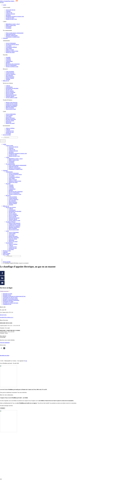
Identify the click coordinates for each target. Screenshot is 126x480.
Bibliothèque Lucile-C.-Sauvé (13, 24)
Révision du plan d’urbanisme (13, 64)
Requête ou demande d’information (11, 300)
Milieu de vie (6, 80)
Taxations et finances (10, 221)
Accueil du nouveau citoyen (12, 44)
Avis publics (9, 45)
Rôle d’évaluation (10, 107)
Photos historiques (10, 76)
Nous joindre (11, 1)
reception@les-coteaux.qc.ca (6, 317)
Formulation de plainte (8, 301)
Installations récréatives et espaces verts (15, 16)
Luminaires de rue (7, 304)
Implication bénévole (10, 34)
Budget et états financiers (11, 102)
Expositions (8, 28)
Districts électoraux (10, 118)
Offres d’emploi (6, 253)
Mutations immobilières (11, 106)
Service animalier (10, 91)
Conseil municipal (10, 72)
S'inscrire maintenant (5, 342)
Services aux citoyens (11, 207)
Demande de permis (7, 293)
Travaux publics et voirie (11, 97)
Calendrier (8, 11)
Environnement (9, 242)
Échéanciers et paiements (11, 105)
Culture (7, 157)
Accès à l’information (11, 43)
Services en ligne (7, 134)
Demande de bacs (7, 295)
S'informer (5, 38)
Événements (8, 26)
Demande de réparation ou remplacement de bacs (14, 296)
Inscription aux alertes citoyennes (10, 302)
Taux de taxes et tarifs (11, 109)
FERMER (3, 408)
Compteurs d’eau (10, 130)
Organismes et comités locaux (13, 36)
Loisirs (4, 4)
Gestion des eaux (10, 132)
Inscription (8, 15)
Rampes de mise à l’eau (11, 19)
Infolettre (8, 62)
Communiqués (9, 61)
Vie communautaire (10, 164)
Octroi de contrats (10, 120)
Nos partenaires (9, 75)
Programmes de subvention (12, 88)
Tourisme (8, 79)
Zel (26, 360)
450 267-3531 (3, 314)
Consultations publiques (11, 47)
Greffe (7, 231)
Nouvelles (8, 183)
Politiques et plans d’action (12, 51)
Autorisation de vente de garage (10, 297)
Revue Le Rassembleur (11, 65)
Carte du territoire (10, 71)
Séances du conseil (10, 52)
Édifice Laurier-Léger (11, 25)
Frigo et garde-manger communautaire (14, 33)
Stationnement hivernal (11, 94)
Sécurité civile (9, 89)
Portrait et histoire (10, 78)
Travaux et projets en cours (12, 66)
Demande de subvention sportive (10, 299)
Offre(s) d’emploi (4, 1)
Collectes (8, 85)
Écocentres (8, 133)
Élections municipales (11, 119)
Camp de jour (9, 12)
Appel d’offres (9, 115)
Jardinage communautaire (12, 35)
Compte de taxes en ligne (11, 103)
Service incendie (9, 93)
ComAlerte (8, 60)
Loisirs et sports (9, 145)
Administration (9, 171)
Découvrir (8, 195)
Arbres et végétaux (10, 128)
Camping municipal (10, 13)
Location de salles (10, 17)
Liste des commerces (10, 74)
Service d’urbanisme (10, 92)
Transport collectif (10, 96)
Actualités (8, 57)
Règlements (8, 122)
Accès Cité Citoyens (10, 9)
